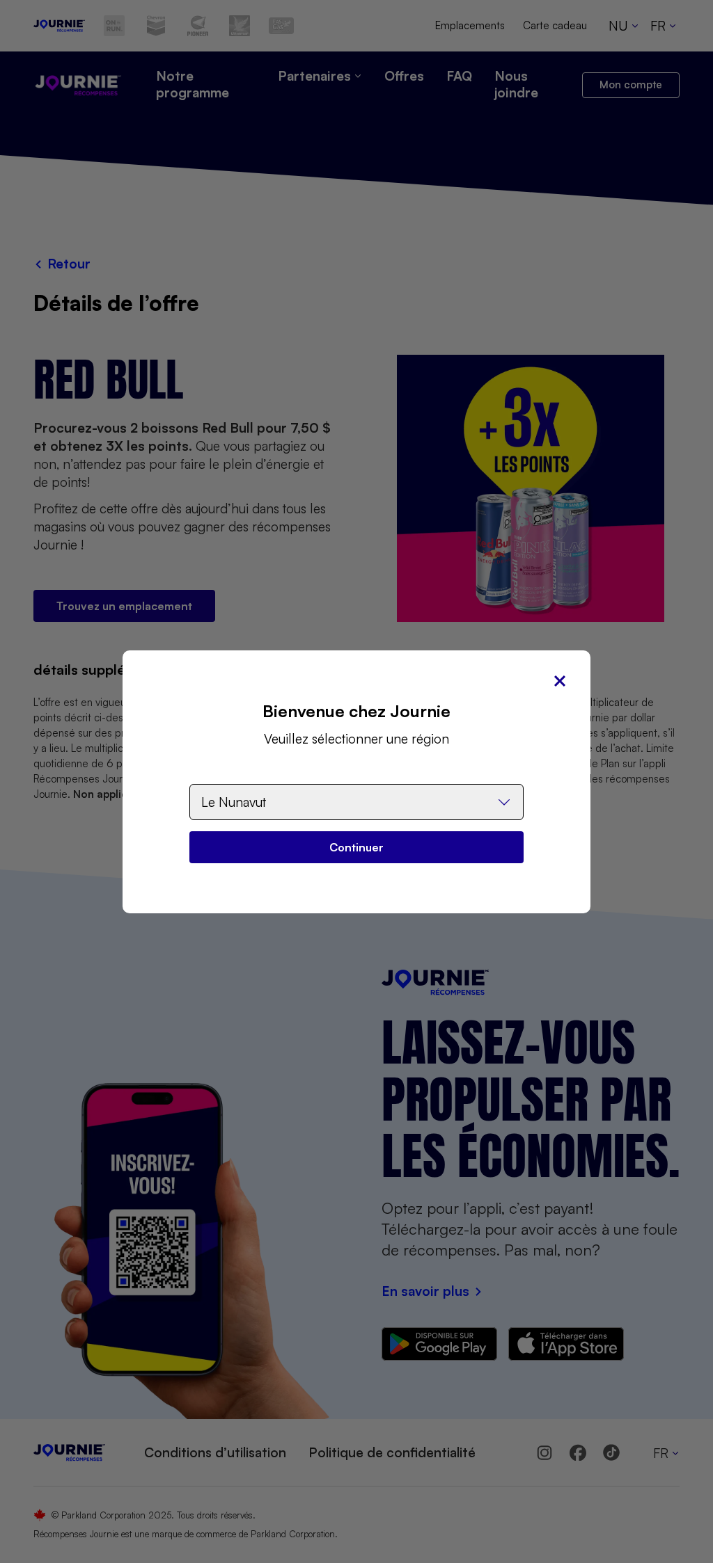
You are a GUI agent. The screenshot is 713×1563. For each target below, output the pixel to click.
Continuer (356, 847)
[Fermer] (559, 681)
